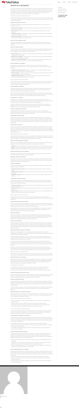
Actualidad (60, 7)
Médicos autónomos (61, 12)
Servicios (58, 2)
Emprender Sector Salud (62, 10)
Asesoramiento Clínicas (62, 9)
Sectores (64, 2)
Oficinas (69, 2)
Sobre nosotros (74, 2)
